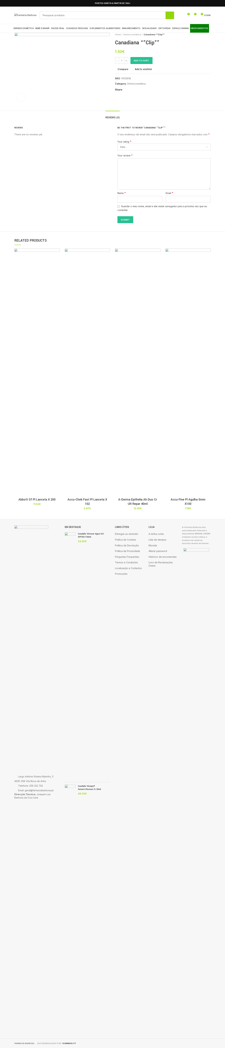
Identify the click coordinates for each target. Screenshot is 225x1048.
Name (121, 193)
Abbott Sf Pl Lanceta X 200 (37, 499)
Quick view (57, 268)
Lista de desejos (157, 539)
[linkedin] (137, 90)
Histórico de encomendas (163, 556)
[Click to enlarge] (21, 97)
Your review (125, 155)
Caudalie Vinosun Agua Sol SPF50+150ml (91, 535)
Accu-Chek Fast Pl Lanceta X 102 (87, 501)
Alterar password (158, 551)
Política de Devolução (127, 545)
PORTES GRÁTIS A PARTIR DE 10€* (112, 3)
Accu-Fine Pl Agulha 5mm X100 (188, 501)
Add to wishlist (143, 69)
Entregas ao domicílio (126, 533)
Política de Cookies (125, 539)
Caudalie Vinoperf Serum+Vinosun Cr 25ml (89, 788)
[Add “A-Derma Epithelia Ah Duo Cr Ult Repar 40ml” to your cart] (158, 261)
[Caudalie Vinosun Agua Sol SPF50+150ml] (70, 656)
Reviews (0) (112, 117)
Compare (123, 69)
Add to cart (141, 60)
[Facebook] (205, 3)
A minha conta (156, 533)
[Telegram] (141, 90)
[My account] (181, 15)
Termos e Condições (126, 562)
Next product (209, 34)
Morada (153, 545)
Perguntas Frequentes (127, 556)
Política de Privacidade (127, 551)
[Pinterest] (134, 90)
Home (118, 34)
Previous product (202, 34)
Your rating (124, 141)
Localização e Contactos (128, 568)
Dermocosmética (132, 34)
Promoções (121, 573)
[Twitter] (130, 90)
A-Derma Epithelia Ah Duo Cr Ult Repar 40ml (137, 501)
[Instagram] (209, 3)
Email (169, 193)
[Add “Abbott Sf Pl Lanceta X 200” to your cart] (57, 261)
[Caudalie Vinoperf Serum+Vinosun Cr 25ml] (70, 908)
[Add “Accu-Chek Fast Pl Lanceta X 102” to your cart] (107, 261)
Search (170, 15)
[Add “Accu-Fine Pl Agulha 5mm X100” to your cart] (208, 261)
